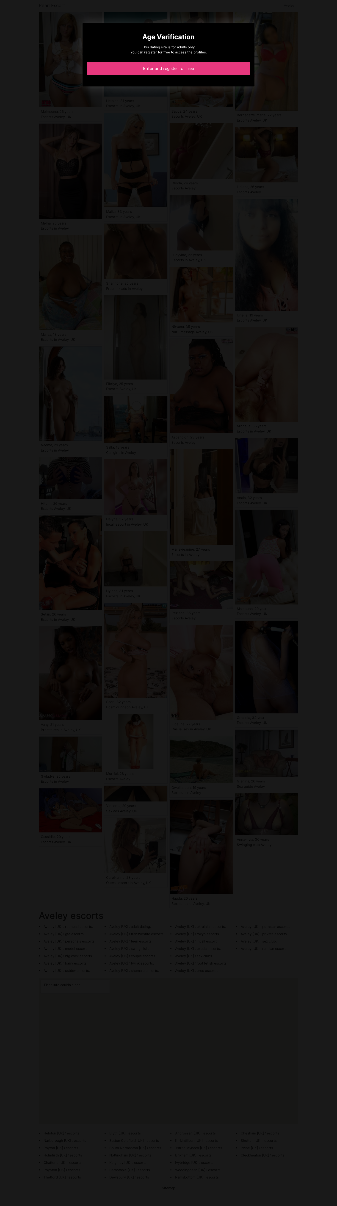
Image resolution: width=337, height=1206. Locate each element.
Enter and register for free (168, 68)
